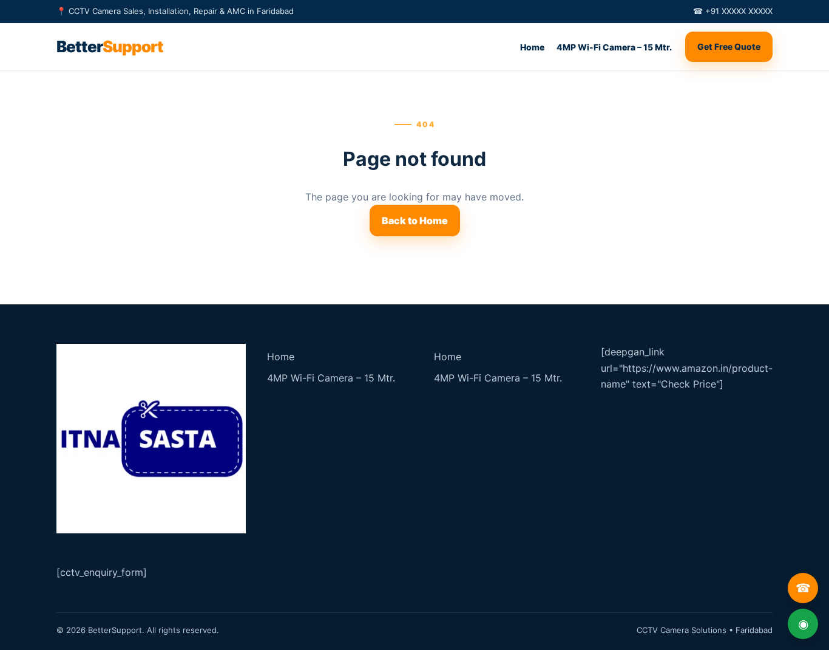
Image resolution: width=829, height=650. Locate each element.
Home (532, 47)
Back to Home (415, 220)
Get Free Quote (728, 46)
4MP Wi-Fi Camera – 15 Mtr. (614, 47)
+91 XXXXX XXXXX (739, 11)
